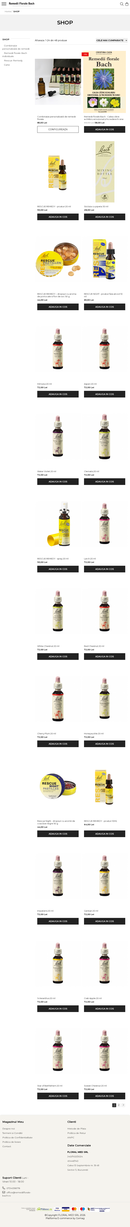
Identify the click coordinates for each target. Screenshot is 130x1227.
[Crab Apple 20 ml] (105, 963)
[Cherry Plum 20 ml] (58, 699)
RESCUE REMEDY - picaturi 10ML (100, 821)
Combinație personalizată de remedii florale (56, 117)
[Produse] (4, 4)
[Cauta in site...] (122, 4)
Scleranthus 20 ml (46, 998)
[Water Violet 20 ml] (58, 436)
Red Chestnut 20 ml (94, 646)
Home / (9, 11)
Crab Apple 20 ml (93, 998)
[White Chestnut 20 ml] (58, 611)
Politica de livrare (11, 1142)
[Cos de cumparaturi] (126, 4)
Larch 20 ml (90, 558)
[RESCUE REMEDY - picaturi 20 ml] (58, 172)
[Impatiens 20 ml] (58, 876)
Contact (6, 1146)
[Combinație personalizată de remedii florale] (58, 82)
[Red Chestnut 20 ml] (105, 611)
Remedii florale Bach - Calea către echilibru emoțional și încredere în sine (104, 117)
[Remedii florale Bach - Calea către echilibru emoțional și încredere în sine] (105, 82)
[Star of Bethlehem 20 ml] (58, 1051)
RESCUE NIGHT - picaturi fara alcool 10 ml (103, 295)
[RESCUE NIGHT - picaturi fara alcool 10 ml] (105, 259)
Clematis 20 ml (91, 471)
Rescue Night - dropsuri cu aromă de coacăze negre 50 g (56, 822)
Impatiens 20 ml (45, 911)
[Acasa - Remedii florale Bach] (21, 4)
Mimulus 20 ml (44, 384)
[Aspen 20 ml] (105, 349)
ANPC (70, 1137)
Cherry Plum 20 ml (46, 733)
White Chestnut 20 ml (48, 646)
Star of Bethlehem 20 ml (49, 1085)
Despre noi (8, 1128)
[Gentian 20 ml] (105, 876)
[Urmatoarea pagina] (123, 1105)
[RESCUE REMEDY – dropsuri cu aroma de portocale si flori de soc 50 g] (58, 259)
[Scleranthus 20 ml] (58, 963)
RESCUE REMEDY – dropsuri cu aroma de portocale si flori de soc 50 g (56, 295)
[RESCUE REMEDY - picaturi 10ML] (105, 786)
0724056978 (13, 1188)
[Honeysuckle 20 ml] (105, 699)
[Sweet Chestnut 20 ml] (105, 1051)
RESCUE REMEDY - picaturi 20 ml (54, 206)
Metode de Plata (76, 1128)
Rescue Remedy (13, 60)
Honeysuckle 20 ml (94, 733)
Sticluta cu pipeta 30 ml (96, 206)
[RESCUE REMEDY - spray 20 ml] (58, 524)
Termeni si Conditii (12, 1133)
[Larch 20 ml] (105, 524)
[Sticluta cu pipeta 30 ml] (105, 172)
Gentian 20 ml (91, 911)
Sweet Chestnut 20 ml (95, 1085)
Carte (7, 64)
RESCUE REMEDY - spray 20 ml (52, 558)
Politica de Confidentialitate (17, 1137)
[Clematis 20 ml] (105, 436)
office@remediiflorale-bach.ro (16, 1194)
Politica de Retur (76, 1133)
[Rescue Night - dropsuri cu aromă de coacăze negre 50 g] (58, 786)
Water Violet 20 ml (46, 471)
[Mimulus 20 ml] (58, 349)
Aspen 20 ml (90, 384)
